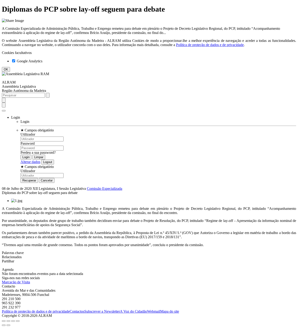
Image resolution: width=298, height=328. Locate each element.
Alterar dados (30, 162)
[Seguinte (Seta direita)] (8, 325)
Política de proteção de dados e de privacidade (210, 45)
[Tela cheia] (13, 321)
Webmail (153, 311)
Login (24, 122)
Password (27, 143)
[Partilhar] (8, 321)
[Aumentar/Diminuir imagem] (18, 321)
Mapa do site (169, 311)
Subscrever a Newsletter (102, 311)
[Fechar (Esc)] (4, 321)
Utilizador (27, 134)
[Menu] (4, 110)
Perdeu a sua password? (38, 152)
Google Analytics (29, 61)
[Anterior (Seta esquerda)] (4, 325)
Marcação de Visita (16, 282)
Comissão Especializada (104, 189)
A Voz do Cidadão (133, 311)
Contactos (77, 311)
